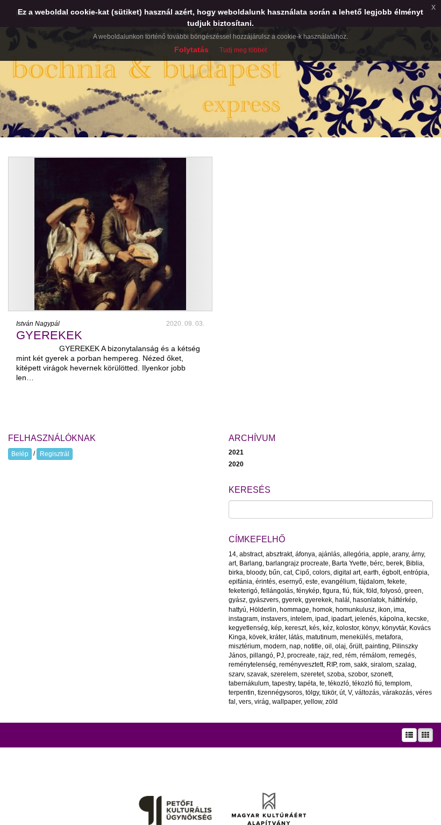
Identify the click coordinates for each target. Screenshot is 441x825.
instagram (243, 619)
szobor (357, 674)
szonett (381, 674)
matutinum (321, 637)
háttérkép (402, 600)
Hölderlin (263, 609)
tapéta (307, 683)
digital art (346, 572)
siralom (381, 664)
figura (331, 591)
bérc (376, 563)
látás (296, 637)
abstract (250, 554)
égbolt (391, 572)
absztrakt (279, 554)
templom (397, 683)
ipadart (341, 619)
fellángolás (277, 591)
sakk (360, 664)
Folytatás (191, 49)
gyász (237, 600)
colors (321, 572)
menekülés (356, 637)
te (322, 683)
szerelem (284, 674)
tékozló (338, 683)
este (311, 581)
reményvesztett (301, 664)
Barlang (250, 563)
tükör (329, 692)
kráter (277, 637)
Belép (20, 454)
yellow (313, 701)
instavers (274, 619)
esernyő (290, 581)
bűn (274, 572)
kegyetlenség (248, 628)
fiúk (358, 591)
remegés (402, 655)
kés (314, 628)
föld (371, 591)
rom (345, 664)
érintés (265, 581)
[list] (409, 735)
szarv (236, 674)
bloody (256, 572)
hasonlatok (369, 600)
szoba (336, 674)
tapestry (283, 683)
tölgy (312, 692)
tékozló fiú (367, 683)
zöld (331, 701)
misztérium (244, 646)
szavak (257, 674)
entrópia (415, 572)
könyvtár (394, 628)
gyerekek (318, 600)
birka (236, 572)
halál (342, 600)
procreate (301, 655)
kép (276, 628)
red (337, 655)
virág (261, 701)
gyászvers (264, 600)
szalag (405, 664)
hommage (294, 609)
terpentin (241, 692)
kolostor (347, 628)
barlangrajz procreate (297, 563)
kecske (417, 619)
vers (245, 701)
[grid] (425, 735)
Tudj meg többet (243, 50)
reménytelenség (252, 664)
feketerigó (243, 591)
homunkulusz (355, 609)
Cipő (302, 572)
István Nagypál (38, 323)
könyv (370, 628)
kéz (328, 628)
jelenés (365, 619)
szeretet (312, 674)
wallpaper (286, 701)
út (342, 692)
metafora (388, 637)
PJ (280, 655)
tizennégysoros (280, 692)
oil (328, 646)
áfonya (305, 554)
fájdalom (371, 581)
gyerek (292, 600)
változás (367, 692)
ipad (321, 619)
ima (399, 609)
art (232, 563)
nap (295, 646)
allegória (356, 554)
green (413, 591)
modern (275, 646)
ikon (384, 609)
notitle (313, 646)
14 (232, 554)
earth (371, 572)
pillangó (261, 655)
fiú (346, 591)
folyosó (390, 591)
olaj (340, 646)
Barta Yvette (349, 563)
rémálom (373, 655)
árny (417, 554)
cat (287, 572)
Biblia (414, 563)
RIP (331, 664)
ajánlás (329, 554)
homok (322, 609)
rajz (323, 655)
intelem (301, 619)
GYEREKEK (49, 335)
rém (351, 655)
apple (380, 554)
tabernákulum (249, 683)
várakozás (397, 692)
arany (400, 554)
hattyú (237, 609)
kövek (257, 637)
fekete (396, 581)
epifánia (240, 581)
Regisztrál (54, 454)
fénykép (307, 591)
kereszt (295, 628)
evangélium (338, 581)
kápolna (391, 619)
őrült (355, 646)
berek (394, 563)
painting (377, 646)
